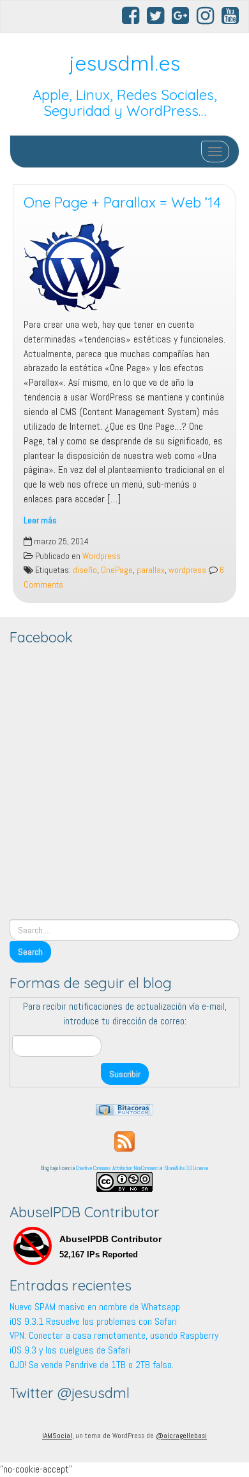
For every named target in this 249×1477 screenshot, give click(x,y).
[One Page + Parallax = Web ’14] (124, 267)
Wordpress (101, 556)
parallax (151, 570)
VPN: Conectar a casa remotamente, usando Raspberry (114, 1335)
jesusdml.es (125, 63)
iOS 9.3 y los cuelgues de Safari (70, 1350)
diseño (85, 570)
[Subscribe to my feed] (124, 1140)
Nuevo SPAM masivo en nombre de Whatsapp (95, 1306)
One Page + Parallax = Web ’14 (122, 202)
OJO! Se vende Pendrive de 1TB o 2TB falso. (92, 1364)
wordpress (187, 570)
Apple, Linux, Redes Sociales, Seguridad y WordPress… (125, 103)
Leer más (40, 520)
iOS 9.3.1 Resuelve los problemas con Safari (93, 1321)
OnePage (117, 570)
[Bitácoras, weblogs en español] (124, 1108)
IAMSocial (57, 1435)
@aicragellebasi (181, 1435)
